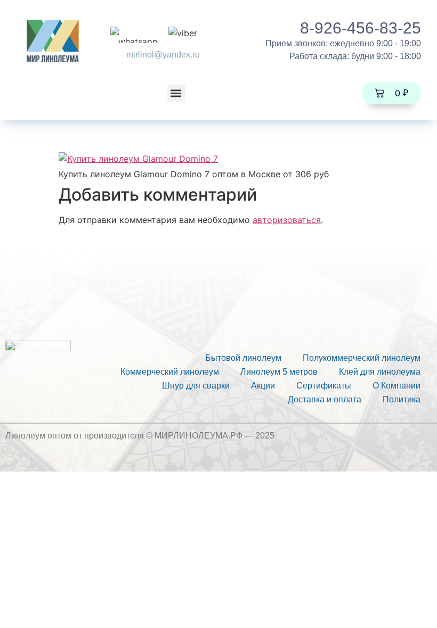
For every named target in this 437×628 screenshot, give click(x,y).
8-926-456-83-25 (360, 28)
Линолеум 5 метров (279, 371)
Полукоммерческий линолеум (361, 357)
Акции (263, 385)
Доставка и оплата (324, 399)
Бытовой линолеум (243, 357)
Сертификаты (323, 385)
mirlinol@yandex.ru (163, 54)
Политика (401, 399)
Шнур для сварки (196, 385)
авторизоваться (287, 219)
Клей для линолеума (379, 371)
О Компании (396, 385)
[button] (176, 93)
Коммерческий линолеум (169, 371)
